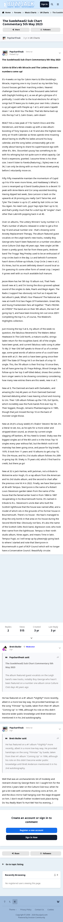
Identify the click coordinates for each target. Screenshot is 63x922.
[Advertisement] (31, 588)
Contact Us (39, 909)
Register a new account (31, 830)
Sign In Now (31, 837)
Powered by (31, 917)
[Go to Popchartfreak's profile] (4, 38)
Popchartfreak (14, 38)
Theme (12, 909)
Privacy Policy (25, 909)
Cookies (50, 909)
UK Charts (35, 38)
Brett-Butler (15, 647)
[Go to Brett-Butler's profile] (5, 648)
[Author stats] (59, 53)
